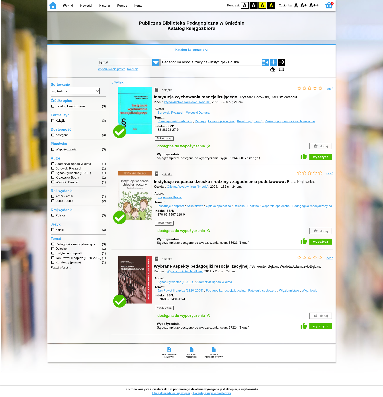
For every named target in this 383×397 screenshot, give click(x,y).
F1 (304, 5)
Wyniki (68, 5)
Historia (104, 5)
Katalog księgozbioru (191, 49)
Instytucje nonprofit (171, 206)
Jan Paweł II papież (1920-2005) (180, 290)
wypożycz (320, 157)
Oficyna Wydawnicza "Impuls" (187, 186)
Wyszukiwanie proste (111, 69)
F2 (314, 5)
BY (271, 5)
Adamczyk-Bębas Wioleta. (214, 282)
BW (253, 5)
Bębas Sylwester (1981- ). (176, 282)
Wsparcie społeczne (276, 206)
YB (262, 5)
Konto (138, 5)
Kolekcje (132, 69)
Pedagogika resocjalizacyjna (214, 121)
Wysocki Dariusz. (198, 112)
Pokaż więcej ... (61, 267)
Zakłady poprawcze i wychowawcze (290, 121)
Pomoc (122, 5)
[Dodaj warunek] (273, 62)
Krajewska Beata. (170, 197)
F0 (296, 5)
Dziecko (239, 206)
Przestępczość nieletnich (175, 121)
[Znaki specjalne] (281, 69)
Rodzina (253, 206)
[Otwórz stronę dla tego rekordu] (136, 113)
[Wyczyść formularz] (272, 69)
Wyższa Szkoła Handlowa (185, 271)
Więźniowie (309, 290)
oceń (329, 88)
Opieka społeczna (218, 206)
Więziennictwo (289, 290)
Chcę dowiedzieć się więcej (171, 393)
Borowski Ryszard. (171, 112)
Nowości (86, 5)
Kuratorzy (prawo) (249, 121)
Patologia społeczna (262, 290)
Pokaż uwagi (164, 138)
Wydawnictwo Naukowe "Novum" (187, 102)
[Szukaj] (281, 62)
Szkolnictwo (195, 206)
